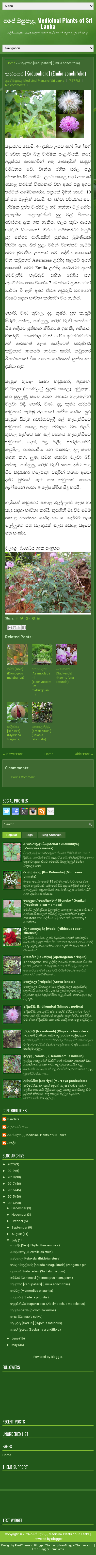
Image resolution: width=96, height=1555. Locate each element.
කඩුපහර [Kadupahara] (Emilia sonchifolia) (45, 73)
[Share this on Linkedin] (38, 618)
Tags (29, 835)
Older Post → (84, 754)
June (15, 1338)
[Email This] (9, 627)
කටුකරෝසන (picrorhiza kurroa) (33, 1310)
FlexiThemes (23, 1545)
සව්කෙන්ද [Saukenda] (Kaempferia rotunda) (65, 675)
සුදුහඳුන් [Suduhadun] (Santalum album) (37, 1271)
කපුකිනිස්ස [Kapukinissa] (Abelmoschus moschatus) (47, 1304)
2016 (11, 1190)
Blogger (56, 1357)
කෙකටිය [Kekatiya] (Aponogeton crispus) (55, 957)
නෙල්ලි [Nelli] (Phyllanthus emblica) (35, 1245)
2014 (11, 1203)
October (18, 1221)
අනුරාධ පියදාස (17, 1127)
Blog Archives (52, 835)
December (19, 1208)
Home (11, 63)
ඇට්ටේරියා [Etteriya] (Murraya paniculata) (55, 1081)
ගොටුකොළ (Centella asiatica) (31, 1252)
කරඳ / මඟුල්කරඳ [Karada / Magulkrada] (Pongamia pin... (49, 1265)
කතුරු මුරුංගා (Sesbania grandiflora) (35, 1329)
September (20, 1227)
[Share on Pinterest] (33, 618)
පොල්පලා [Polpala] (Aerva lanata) (49, 982)
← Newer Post (12, 754)
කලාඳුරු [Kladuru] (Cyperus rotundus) (36, 1323)
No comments (15, 85)
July (15, 1240)
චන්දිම (11, 1143)
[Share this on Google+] (27, 618)
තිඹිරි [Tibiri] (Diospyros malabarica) (15, 673)
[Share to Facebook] (23, 627)
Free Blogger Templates (48, 1549)
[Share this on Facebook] (17, 618)
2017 (11, 1183)
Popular (11, 835)
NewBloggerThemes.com (76, 1545)
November (19, 1214)
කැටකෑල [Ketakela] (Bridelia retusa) (35, 1258)
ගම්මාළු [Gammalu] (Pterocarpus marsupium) (41, 1278)
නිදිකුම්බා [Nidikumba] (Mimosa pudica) (53, 1006)
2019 (11, 1171)
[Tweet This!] (21, 618)
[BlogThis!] (14, 627)
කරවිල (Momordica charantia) (31, 1290)
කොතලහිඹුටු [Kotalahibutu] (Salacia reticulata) (41, 733)
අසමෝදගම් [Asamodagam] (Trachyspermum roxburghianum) (41, 681)
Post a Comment (23, 777)
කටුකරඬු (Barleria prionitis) (29, 1297)
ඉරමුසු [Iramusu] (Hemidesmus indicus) (53, 1056)
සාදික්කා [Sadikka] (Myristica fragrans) (14, 733)
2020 (11, 1164)
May (15, 1345)
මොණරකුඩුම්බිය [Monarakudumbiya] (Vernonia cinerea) (51, 846)
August (17, 1234)
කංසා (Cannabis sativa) (26, 1316)
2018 (11, 1177)
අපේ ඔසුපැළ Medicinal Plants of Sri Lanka (48, 23)
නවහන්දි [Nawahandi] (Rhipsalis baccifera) (56, 1031)
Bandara (13, 1119)
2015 (11, 1196)
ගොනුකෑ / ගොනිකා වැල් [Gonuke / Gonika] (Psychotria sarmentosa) (54, 903)
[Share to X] (19, 627)
